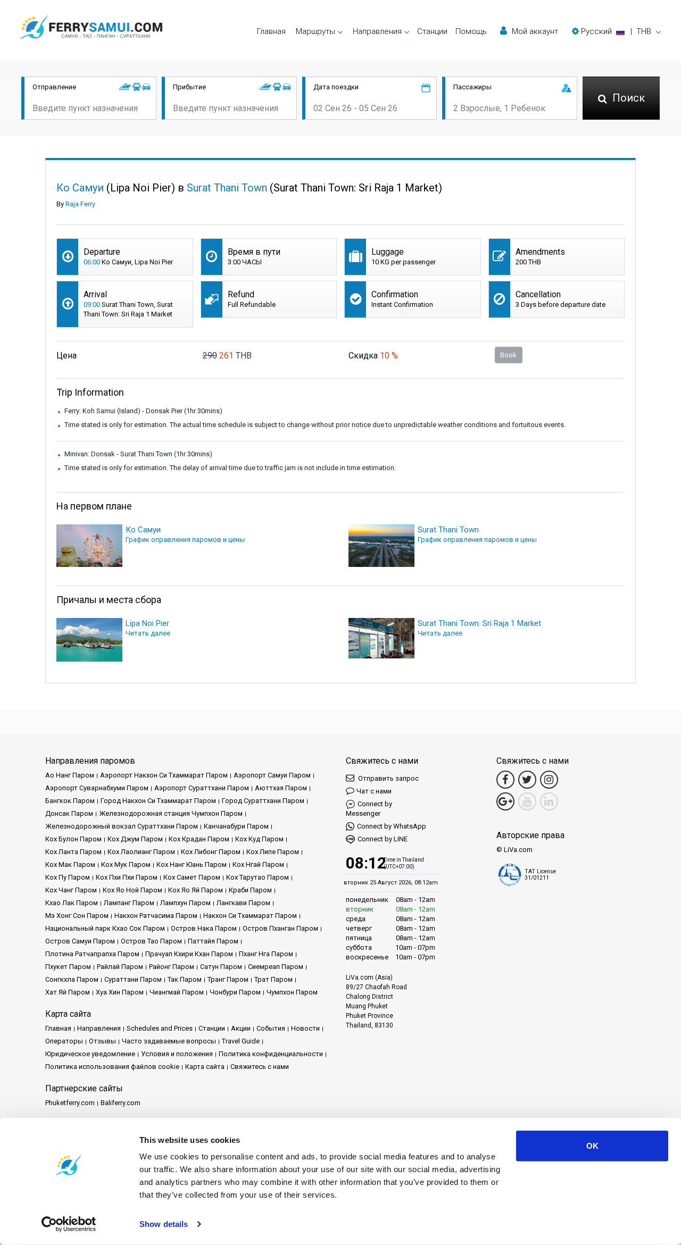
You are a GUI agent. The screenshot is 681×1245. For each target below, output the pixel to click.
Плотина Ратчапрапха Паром (92, 954)
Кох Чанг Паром (71, 890)
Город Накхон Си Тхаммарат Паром (158, 801)
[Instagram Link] (549, 780)
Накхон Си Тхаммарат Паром (250, 916)
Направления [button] (377, 31)
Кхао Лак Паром (71, 903)
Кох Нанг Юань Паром (191, 864)
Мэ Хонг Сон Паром (77, 916)
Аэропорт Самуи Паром (272, 775)
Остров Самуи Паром (80, 941)
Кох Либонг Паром (210, 852)
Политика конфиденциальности (271, 1054)
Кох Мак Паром (70, 864)
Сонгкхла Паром (71, 979)
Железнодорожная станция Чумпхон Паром (171, 813)
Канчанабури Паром (236, 826)
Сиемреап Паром (275, 967)
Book (508, 355)
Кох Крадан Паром (199, 839)
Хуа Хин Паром (120, 992)
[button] (616, 31)
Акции (241, 1028)
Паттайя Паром (213, 941)
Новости (305, 1028)
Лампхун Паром (185, 903)
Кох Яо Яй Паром (195, 890)
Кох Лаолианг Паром (141, 852)
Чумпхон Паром (292, 992)
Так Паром (185, 979)
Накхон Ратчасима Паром (155, 916)
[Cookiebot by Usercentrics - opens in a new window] (68, 1224)
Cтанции (432, 31)
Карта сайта (205, 1067)
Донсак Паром (69, 813)
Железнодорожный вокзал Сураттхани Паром (121, 826)
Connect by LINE (383, 839)
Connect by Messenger (369, 808)
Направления (99, 1028)
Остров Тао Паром (151, 941)
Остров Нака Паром (204, 928)
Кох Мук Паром (126, 864)
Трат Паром (273, 979)
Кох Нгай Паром (258, 864)
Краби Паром (250, 890)
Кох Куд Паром (259, 839)
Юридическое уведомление (90, 1054)
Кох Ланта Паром (73, 852)
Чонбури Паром (235, 992)
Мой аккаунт (534, 31)
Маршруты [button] (315, 31)
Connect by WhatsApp (391, 826)
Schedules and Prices (160, 1028)
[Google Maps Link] (505, 801)
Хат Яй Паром (67, 992)
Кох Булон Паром (73, 839)
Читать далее (148, 633)
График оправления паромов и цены (185, 540)
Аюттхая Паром (281, 788)
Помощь (471, 31)
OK (592, 1145)
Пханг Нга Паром (266, 954)
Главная (271, 31)
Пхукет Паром (68, 967)
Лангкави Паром (243, 903)
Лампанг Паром (129, 903)
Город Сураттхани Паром (263, 801)
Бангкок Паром (70, 801)
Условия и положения (177, 1054)
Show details (163, 1224)
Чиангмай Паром (177, 992)
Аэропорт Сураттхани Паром (201, 788)
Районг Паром (171, 967)
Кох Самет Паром (191, 877)
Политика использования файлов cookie (112, 1067)
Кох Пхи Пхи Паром (126, 877)
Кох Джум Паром (135, 839)
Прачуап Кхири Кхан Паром (189, 954)
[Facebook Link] (505, 780)
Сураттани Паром (133, 979)
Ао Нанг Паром (69, 775)
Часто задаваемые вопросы (169, 1041)
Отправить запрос (387, 778)
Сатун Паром (221, 967)
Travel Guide (241, 1041)
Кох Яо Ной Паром (132, 890)
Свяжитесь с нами (259, 1067)
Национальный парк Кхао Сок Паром (105, 928)
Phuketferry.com (70, 1103)
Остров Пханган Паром (280, 928)
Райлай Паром (120, 967)
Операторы (64, 1041)
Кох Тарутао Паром (257, 877)
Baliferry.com (120, 1103)
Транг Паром (227, 979)
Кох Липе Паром (272, 852)
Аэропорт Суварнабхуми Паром (96, 788)
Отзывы (102, 1041)
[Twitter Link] (527, 780)
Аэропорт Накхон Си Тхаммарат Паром (164, 775)
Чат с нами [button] (374, 791)
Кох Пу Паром (67, 877)
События (270, 1028)
